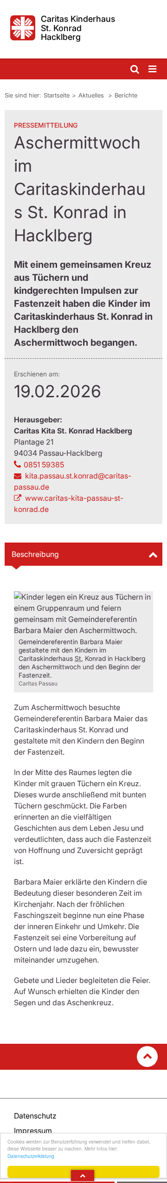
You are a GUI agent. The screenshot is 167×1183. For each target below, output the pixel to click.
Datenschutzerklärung (30, 1155)
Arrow (82, 1175)
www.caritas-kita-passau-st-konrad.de (68, 503)
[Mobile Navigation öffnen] (153, 69)
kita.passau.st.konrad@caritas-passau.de (72, 481)
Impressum (33, 1130)
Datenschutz (35, 1115)
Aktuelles (92, 95)
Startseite (57, 95)
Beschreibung (35, 554)
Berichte (126, 95)
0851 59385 (44, 464)
